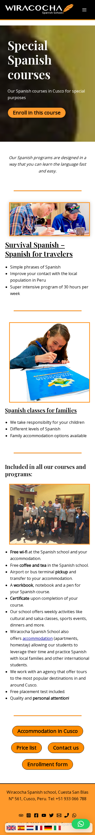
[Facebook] (36, 815)
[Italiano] (57, 827)
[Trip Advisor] (21, 815)
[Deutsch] (48, 827)
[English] (11, 827)
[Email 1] (59, 815)
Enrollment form (47, 764)
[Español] (21, 827)
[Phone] (66, 815)
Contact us (66, 747)
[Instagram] (28, 815)
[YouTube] (44, 815)
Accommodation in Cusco (47, 731)
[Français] (38, 827)
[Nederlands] (30, 827)
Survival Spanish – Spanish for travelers (39, 249)
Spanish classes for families (41, 410)
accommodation (38, 638)
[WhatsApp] (74, 815)
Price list (26, 747)
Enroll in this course (37, 112)
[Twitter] (51, 815)
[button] (81, 824)
